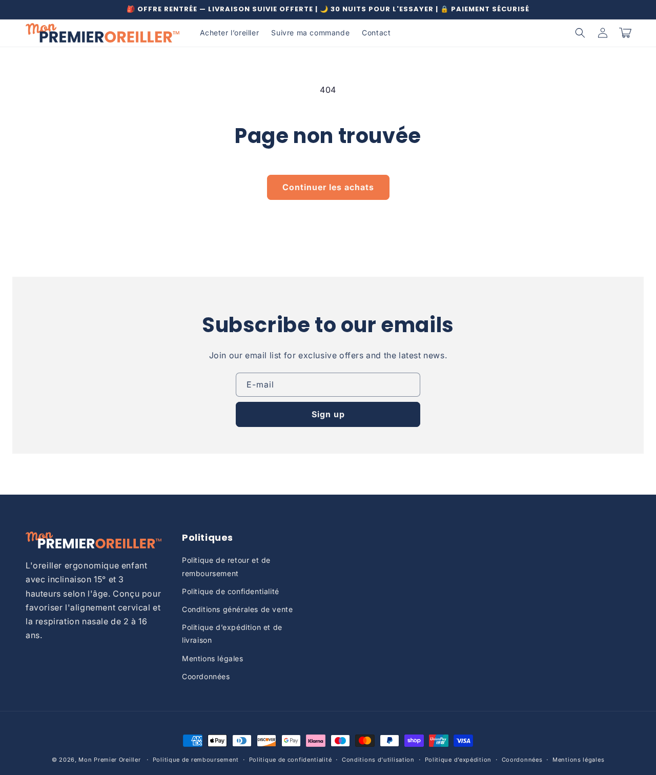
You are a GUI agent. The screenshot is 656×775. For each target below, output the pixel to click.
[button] (580, 33)
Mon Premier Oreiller (109, 759)
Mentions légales (212, 658)
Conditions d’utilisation (378, 759)
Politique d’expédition (458, 759)
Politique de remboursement (196, 759)
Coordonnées (206, 676)
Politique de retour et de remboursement (226, 566)
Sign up (328, 414)
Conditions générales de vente (237, 609)
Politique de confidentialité (230, 591)
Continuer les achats (328, 187)
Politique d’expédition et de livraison (232, 633)
